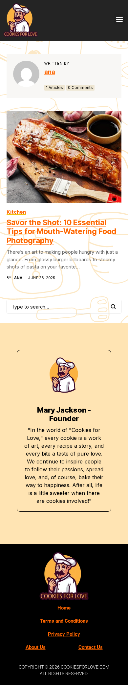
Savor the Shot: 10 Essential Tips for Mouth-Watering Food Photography (61, 231)
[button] (119, 18)
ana (49, 71)
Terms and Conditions (64, 621)
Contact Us (90, 647)
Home (64, 608)
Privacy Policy (64, 634)
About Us (36, 647)
